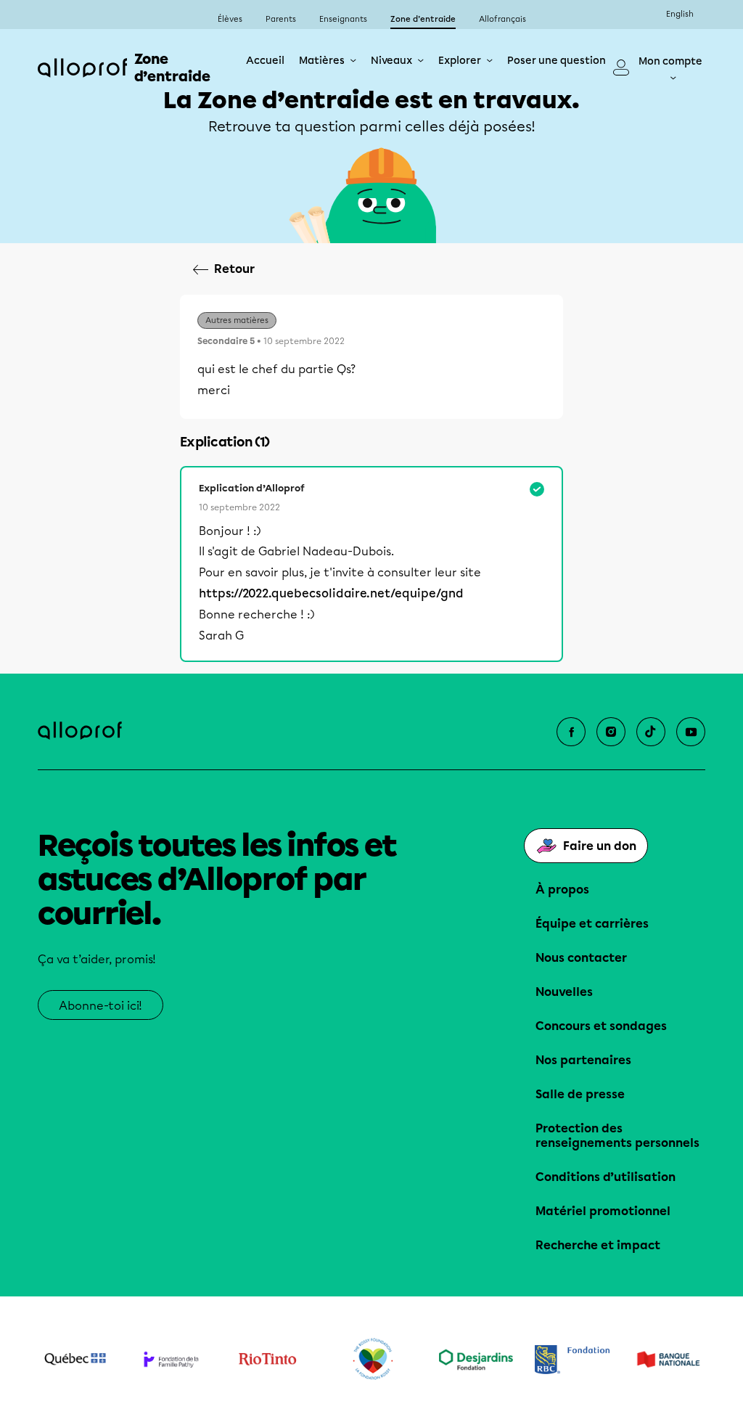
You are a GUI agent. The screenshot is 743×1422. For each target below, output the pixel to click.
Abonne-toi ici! (100, 1006)
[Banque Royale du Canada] (572, 1359)
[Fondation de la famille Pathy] (171, 1358)
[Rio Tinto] (267, 1359)
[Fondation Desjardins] (476, 1359)
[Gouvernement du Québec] (75, 1359)
